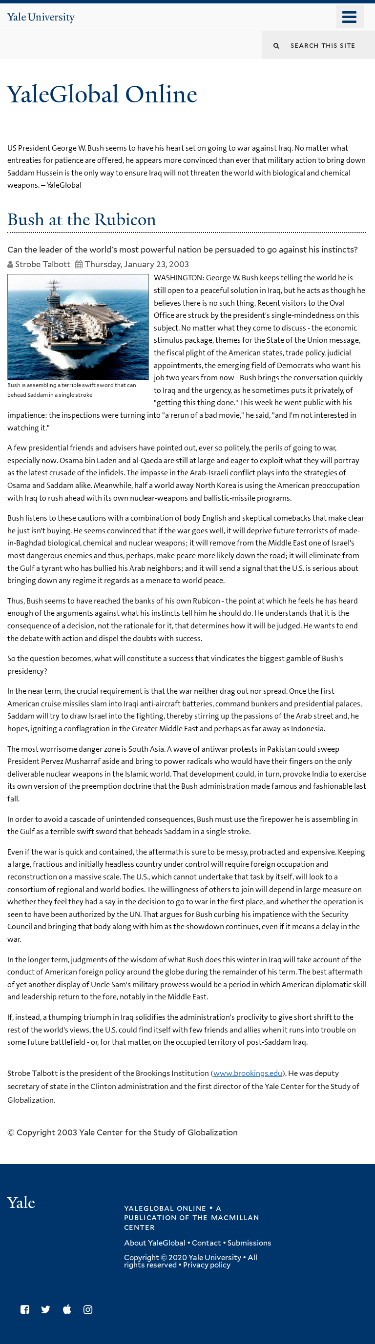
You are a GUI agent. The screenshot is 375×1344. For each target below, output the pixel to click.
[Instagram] (90, 1310)
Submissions (249, 1243)
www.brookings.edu (247, 1073)
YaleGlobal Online (102, 94)
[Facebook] (27, 1310)
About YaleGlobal (155, 1243)
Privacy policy (206, 1265)
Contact (206, 1243)
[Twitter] (48, 1310)
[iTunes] (69, 1310)
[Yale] (22, 1203)
